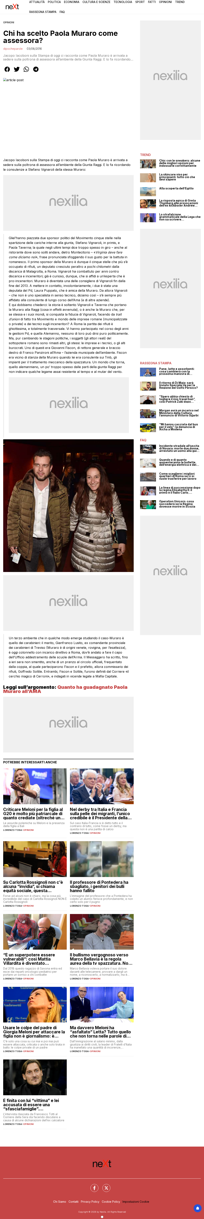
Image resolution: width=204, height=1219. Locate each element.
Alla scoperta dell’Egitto (176, 188)
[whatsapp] (26, 72)
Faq (62, 12)
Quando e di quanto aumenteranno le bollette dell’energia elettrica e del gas (177, 462)
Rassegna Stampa (42, 12)
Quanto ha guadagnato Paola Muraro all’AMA (65, 689)
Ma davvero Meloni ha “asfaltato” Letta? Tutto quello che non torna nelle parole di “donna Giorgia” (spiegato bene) (100, 1032)
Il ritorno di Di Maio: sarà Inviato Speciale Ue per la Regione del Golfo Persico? (178, 385)
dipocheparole (13, 48)
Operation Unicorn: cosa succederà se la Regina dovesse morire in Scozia (177, 504)
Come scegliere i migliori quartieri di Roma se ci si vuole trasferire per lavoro (177, 476)
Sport (140, 2)
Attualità (37, 2)
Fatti (152, 2)
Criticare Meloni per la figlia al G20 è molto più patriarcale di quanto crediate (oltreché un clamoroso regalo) (33, 813)
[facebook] (7, 72)
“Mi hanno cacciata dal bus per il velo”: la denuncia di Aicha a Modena (178, 427)
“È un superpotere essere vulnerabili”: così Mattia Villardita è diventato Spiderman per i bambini (29, 959)
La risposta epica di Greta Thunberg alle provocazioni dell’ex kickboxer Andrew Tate (178, 203)
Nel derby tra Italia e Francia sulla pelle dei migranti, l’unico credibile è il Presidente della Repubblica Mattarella (100, 813)
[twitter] (17, 72)
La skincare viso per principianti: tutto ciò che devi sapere (177, 177)
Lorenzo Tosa (12, 830)
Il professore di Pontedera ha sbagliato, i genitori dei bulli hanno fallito (99, 886)
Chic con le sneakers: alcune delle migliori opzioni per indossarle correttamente (179, 163)
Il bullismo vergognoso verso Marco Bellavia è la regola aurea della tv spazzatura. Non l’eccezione (100, 959)
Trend (180, 2)
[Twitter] (104, 1185)
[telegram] (36, 72)
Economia (71, 2)
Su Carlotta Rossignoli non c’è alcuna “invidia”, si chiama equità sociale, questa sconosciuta (33, 886)
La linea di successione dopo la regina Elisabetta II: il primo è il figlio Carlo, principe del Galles (179, 490)
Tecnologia (123, 2)
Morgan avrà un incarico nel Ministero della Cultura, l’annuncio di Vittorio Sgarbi (179, 413)
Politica (54, 2)
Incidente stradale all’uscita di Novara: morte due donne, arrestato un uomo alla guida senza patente (179, 448)
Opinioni (165, 2)
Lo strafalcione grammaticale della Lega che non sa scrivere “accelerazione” (180, 217)
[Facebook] (92, 1185)
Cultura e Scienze (96, 2)
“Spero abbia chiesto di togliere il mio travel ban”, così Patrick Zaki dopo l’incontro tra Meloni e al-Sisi (179, 399)
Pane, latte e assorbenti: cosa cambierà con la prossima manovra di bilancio (176, 371)
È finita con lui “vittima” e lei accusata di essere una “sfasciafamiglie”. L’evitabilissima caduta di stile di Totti (33, 1104)
